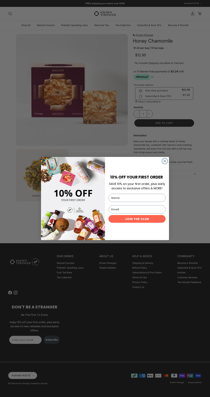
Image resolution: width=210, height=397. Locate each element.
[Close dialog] (165, 161)
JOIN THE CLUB (137, 219)
